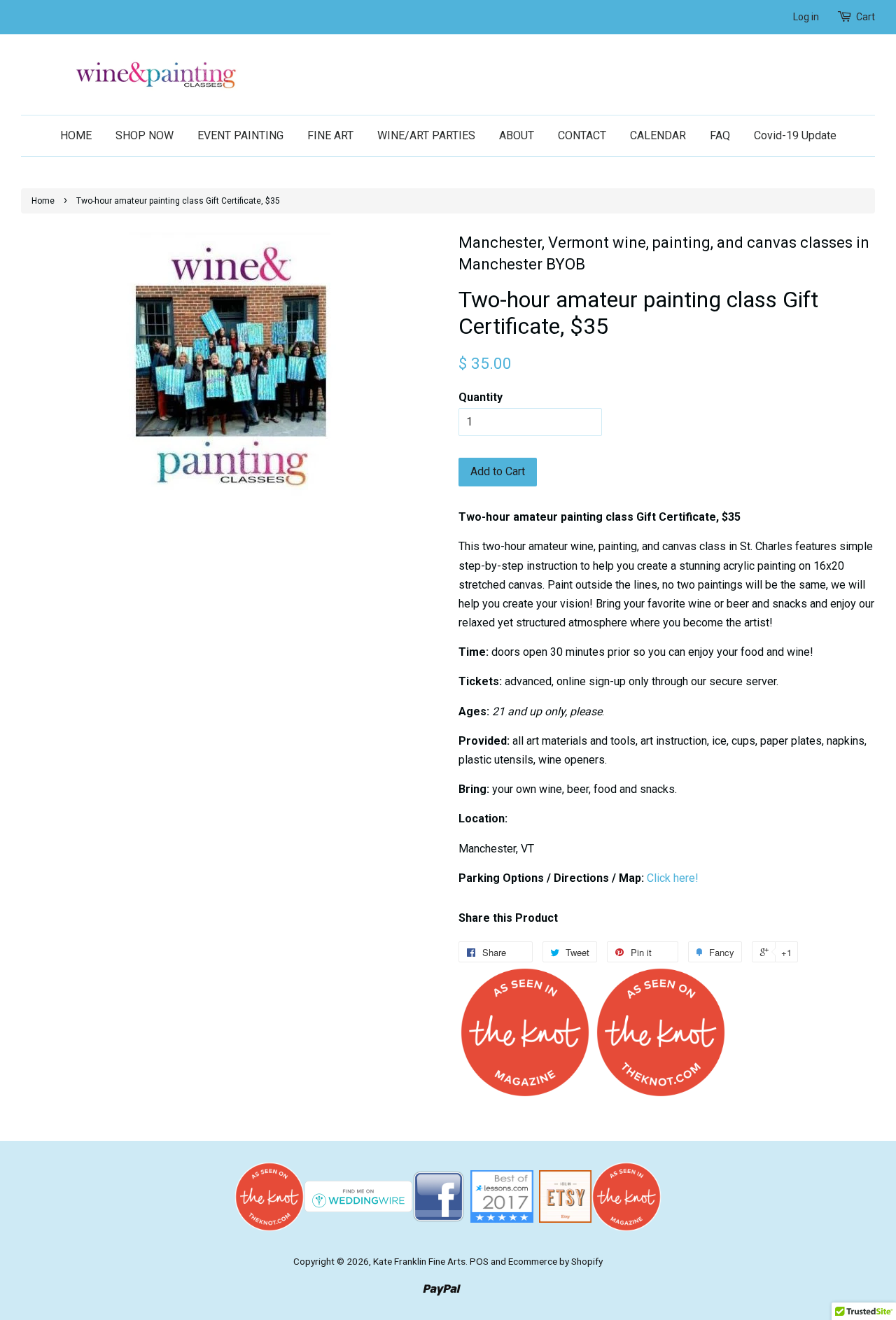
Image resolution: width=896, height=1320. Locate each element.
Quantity (480, 397)
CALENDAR (658, 135)
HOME (76, 135)
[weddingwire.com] (358, 1195)
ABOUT (516, 135)
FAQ (720, 135)
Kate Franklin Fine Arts (419, 1261)
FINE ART (330, 135)
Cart (865, 16)
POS (479, 1261)
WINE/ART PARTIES (426, 135)
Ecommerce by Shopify (555, 1261)
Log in (806, 16)
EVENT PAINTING (240, 135)
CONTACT (582, 135)
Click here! (673, 878)
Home (43, 201)
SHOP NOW (144, 135)
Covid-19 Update (795, 135)
